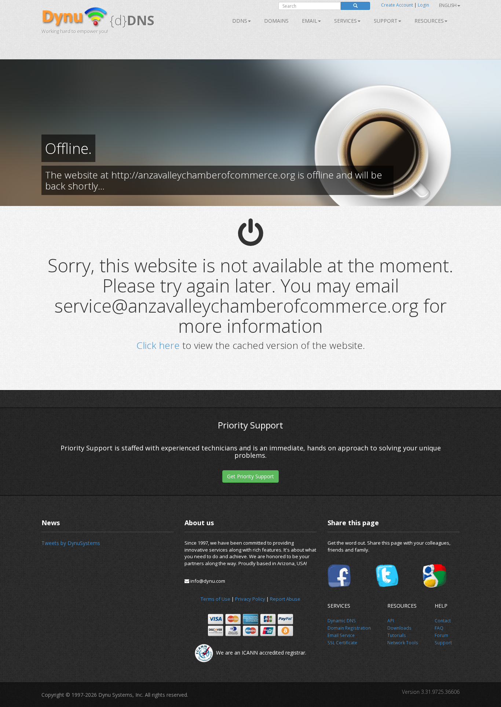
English (448, 5)
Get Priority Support (250, 476)
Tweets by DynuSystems (70, 543)
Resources (429, 20)
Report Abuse (285, 599)
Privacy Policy (250, 599)
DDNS (239, 20)
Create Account (397, 5)
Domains (276, 20)
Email (309, 20)
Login (423, 5)
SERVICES (345, 20)
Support (386, 20)
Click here (158, 345)
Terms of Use (215, 599)
